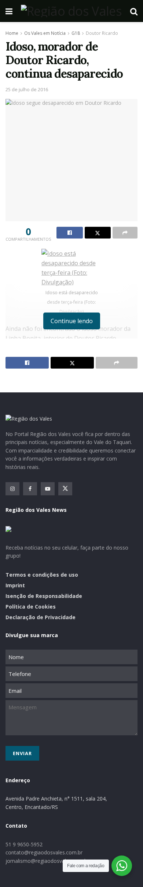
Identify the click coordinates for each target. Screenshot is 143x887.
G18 (76, 33)
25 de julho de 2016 (27, 89)
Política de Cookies (31, 606)
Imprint (15, 585)
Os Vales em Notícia (45, 33)
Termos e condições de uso (42, 574)
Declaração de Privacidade (41, 617)
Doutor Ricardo (102, 33)
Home (12, 33)
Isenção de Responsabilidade (44, 595)
